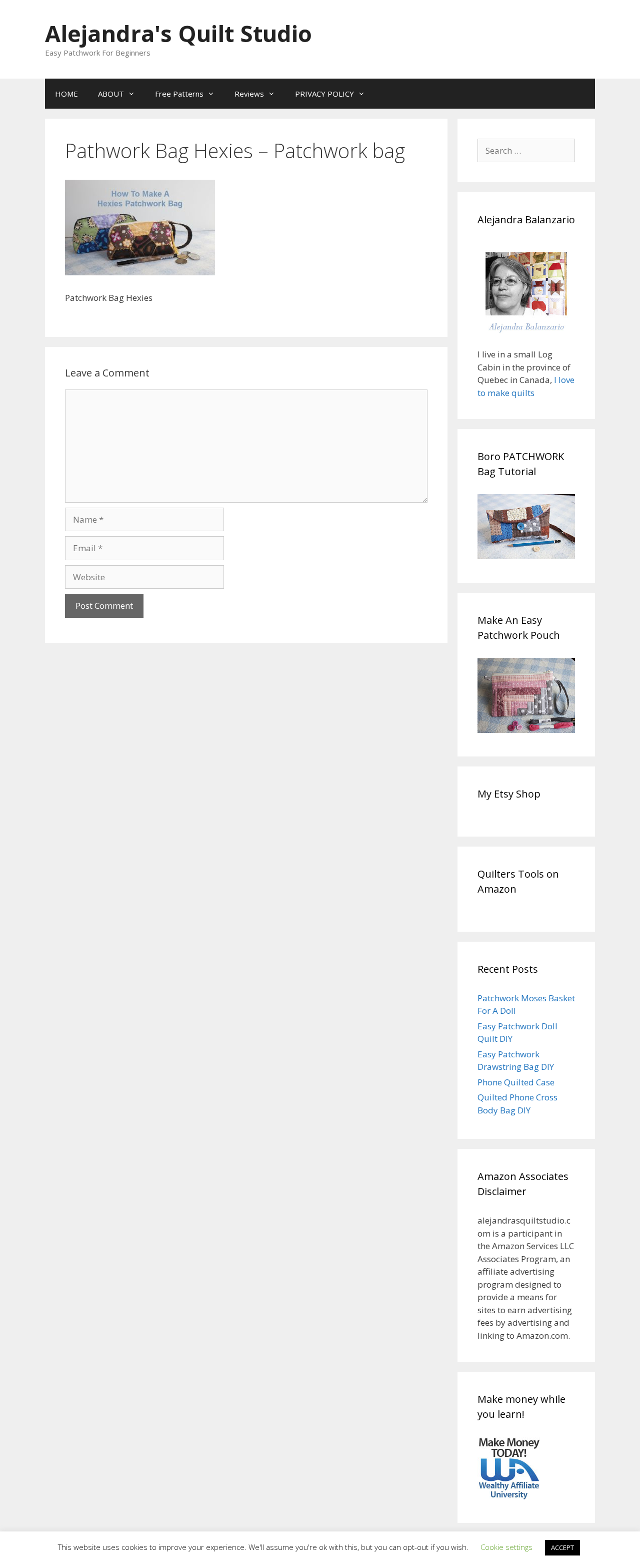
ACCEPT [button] (562, 1547)
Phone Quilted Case (516, 1082)
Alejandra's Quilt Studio (178, 33)
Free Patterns (179, 94)
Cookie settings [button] (506, 1547)
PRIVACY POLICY (324, 94)
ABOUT (111, 94)
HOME (66, 94)
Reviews (249, 94)
